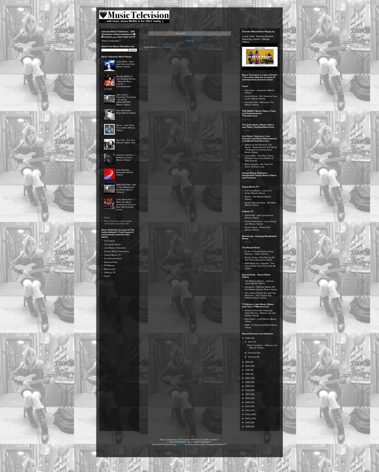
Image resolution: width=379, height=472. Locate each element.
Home (190, 40)
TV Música (109, 265)
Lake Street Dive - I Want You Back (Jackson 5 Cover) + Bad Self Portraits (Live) (126, 204)
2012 (248, 414)
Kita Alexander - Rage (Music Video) (126, 111)
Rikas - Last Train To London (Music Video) (125, 127)
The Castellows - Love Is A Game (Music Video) (258, 191)
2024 (248, 366)
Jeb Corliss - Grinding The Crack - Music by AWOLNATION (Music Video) (126, 100)
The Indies (109, 241)
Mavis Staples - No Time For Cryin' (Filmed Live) (259, 165)
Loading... (247, 119)
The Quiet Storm (112, 244)
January (252, 357)
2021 (248, 378)
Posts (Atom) (164, 47)
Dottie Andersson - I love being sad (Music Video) (260, 222)
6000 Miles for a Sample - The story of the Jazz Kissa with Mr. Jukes (260, 266)
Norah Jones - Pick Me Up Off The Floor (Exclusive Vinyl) (259, 258)
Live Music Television (115, 248)
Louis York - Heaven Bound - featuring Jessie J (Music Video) (258, 39)
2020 (248, 382)
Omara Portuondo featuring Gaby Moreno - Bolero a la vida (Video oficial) (260, 313)
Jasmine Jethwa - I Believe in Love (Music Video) (125, 157)
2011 (248, 418)
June (250, 341)
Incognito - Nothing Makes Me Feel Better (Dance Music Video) (261, 288)
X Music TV (109, 272)
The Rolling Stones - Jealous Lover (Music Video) (259, 282)
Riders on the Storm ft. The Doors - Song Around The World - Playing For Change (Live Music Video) (261, 148)
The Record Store (113, 258)
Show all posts (195, 33)
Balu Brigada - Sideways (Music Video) (124, 172)
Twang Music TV (112, 255)
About (107, 217)
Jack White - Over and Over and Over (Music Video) (125, 64)
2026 (248, 338)
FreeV (107, 276)
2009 (248, 426)
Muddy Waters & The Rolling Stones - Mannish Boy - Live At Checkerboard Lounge (120, 82)
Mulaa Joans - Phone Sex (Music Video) (257, 228)
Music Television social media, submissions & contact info (118, 222)
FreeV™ (180, 444)
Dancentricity (111, 262)
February (252, 353)
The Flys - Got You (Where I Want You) (125, 141)
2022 (248, 374)
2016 (248, 398)
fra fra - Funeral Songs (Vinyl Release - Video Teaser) (259, 252)
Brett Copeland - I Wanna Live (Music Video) (262, 346)
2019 (248, 386)
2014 (248, 406)
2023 (248, 370)
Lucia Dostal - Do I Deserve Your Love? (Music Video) (261, 97)
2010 (248, 422)
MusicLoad (109, 269)
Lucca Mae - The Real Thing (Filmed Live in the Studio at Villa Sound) (259, 158)
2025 (248, 362)
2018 (248, 390)
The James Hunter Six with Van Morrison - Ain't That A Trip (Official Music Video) (260, 295)
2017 (248, 394)
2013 (248, 410)
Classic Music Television (116, 251)
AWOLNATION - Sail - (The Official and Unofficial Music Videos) (126, 188)
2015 (248, 402)
